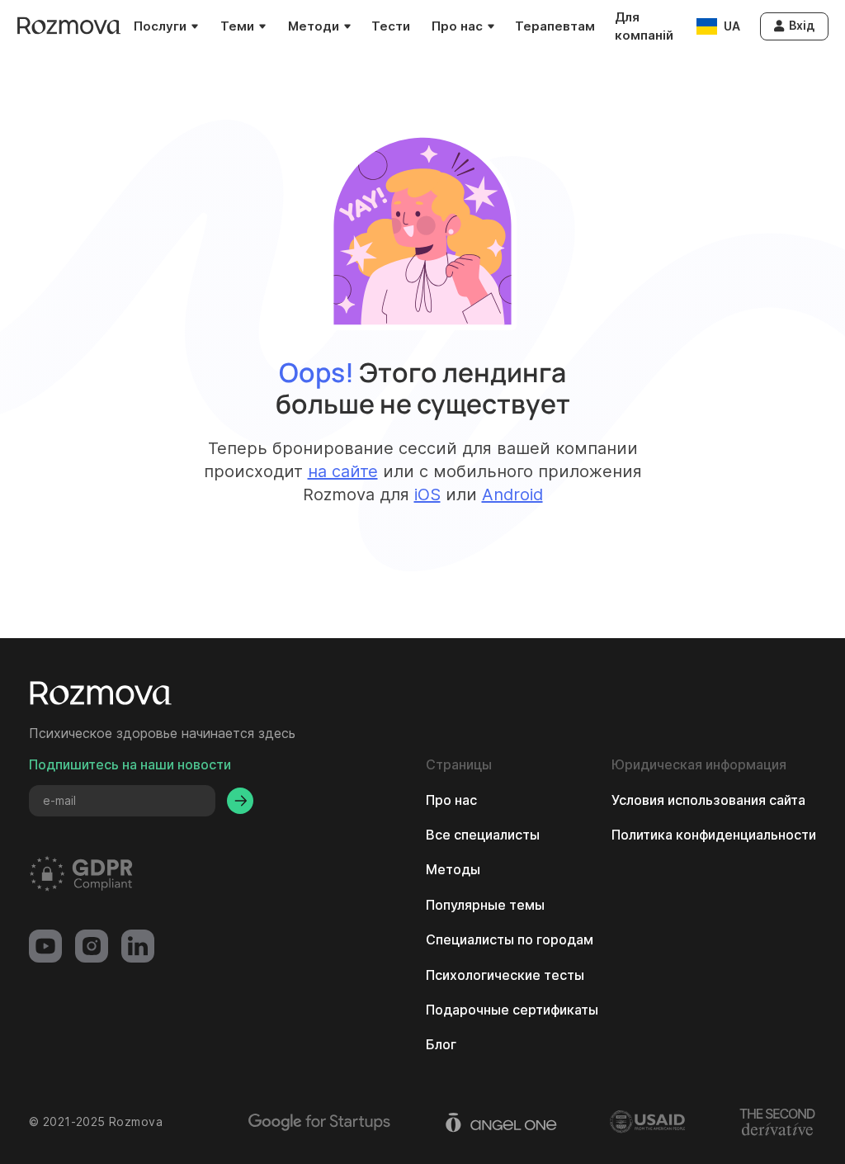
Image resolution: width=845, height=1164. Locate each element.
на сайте (343, 471)
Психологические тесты (505, 975)
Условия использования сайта (708, 800)
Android (512, 494)
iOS (427, 494)
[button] (165, 26)
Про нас (451, 800)
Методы (453, 869)
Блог (441, 1044)
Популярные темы (485, 905)
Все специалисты (483, 834)
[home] (69, 26)
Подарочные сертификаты (512, 1009)
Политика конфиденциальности (713, 834)
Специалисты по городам (509, 939)
